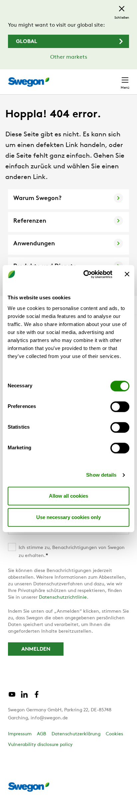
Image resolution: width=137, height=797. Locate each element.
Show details (101, 475)
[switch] (119, 406)
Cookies (114, 734)
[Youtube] (12, 697)
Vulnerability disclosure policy (40, 744)
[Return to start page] (28, 82)
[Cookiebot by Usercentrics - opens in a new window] (84, 274)
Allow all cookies (68, 496)
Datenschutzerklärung (76, 734)
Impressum (20, 734)
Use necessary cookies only (68, 517)
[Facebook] (37, 697)
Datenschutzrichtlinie (63, 597)
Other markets (68, 57)
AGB (41, 734)
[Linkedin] (24, 697)
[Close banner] (127, 274)
